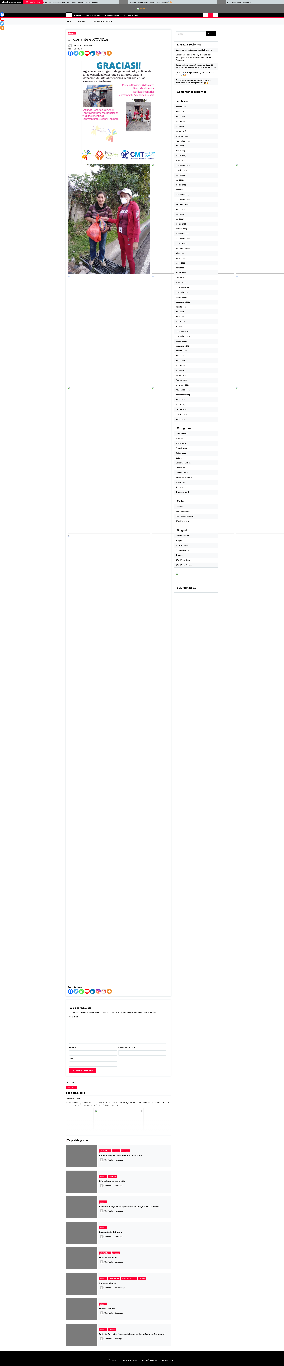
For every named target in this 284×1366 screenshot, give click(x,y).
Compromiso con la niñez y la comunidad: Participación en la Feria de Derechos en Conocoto (194, 57)
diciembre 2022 (182, 234)
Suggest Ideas (182, 545)
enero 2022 (180, 282)
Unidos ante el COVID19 (88, 39)
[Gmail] (103, 53)
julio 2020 (180, 356)
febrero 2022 (181, 278)
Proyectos (113, 1176)
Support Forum (182, 550)
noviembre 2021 (182, 292)
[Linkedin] (92, 53)
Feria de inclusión (108, 1257)
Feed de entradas (183, 511)
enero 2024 (181, 190)
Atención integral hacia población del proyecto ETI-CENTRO (129, 1206)
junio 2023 (180, 209)
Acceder (179, 507)
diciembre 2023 (182, 195)
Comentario (75, 1017)
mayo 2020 (180, 365)
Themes (179, 555)
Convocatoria (182, 473)
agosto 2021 (181, 307)
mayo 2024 (180, 175)
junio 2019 (180, 400)
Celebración (71, 1087)
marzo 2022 (181, 273)
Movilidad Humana (128, 1278)
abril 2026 (180, 126)
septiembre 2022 (183, 248)
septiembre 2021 (183, 302)
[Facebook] (70, 53)
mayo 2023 (180, 214)
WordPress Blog (183, 560)
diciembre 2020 (182, 331)
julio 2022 (180, 253)
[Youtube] (87, 53)
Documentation (182, 536)
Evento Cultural (107, 1308)
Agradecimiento (107, 1283)
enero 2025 (180, 160)
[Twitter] (76, 53)
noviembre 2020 (183, 336)
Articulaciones (131, 15)
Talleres (142, 1278)
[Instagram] (98, 53)
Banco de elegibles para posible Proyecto (194, 50)
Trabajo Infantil (182, 492)
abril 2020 (180, 370)
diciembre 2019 (182, 385)
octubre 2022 (181, 243)
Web (71, 1058)
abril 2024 (180, 180)
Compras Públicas (183, 463)
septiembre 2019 (183, 395)
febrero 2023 (181, 229)
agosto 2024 (181, 170)
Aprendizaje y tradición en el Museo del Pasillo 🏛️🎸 (178, 2)
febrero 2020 (181, 380)
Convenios (125, 1151)
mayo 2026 (180, 121)
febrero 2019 (181, 409)
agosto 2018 (181, 414)
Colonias (112, 1329)
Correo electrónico (127, 1047)
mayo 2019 (180, 404)
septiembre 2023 (183, 204)
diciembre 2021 (182, 287)
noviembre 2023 (183, 199)
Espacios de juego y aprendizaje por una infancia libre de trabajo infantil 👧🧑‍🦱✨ (91, 2)
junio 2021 (180, 317)
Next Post (70, 1082)
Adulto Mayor (105, 1151)
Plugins (179, 540)
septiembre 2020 (183, 346)
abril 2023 (180, 219)
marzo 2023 (181, 224)
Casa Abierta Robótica (110, 1232)
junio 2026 (180, 116)
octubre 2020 (181, 341)
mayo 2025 (180, 151)
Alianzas (71, 33)
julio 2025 (180, 146)
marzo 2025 (181, 156)
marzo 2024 (181, 185)
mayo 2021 (180, 321)
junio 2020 (180, 361)
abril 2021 (180, 326)
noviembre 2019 (183, 390)
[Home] (69, 15)
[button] (205, 15)
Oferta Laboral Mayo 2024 (112, 1181)
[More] (109, 53)
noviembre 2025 (182, 141)
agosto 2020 (181, 351)
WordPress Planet (183, 565)
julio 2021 (180, 312)
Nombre (73, 1047)
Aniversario (181, 443)
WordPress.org (182, 521)
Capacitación (114, 1278)
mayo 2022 (180, 263)
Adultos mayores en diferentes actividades (121, 1155)
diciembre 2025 (182, 136)
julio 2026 (180, 112)
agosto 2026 (181, 107)
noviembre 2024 (183, 165)
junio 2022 (180, 258)
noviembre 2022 (183, 239)
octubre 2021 (181, 297)
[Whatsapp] (81, 53)
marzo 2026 (181, 131)
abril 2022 (180, 268)
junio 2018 (180, 419)
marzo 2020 (181, 375)
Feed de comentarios (185, 516)
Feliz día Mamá (75, 1092)
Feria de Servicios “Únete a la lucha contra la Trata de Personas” (132, 1334)
